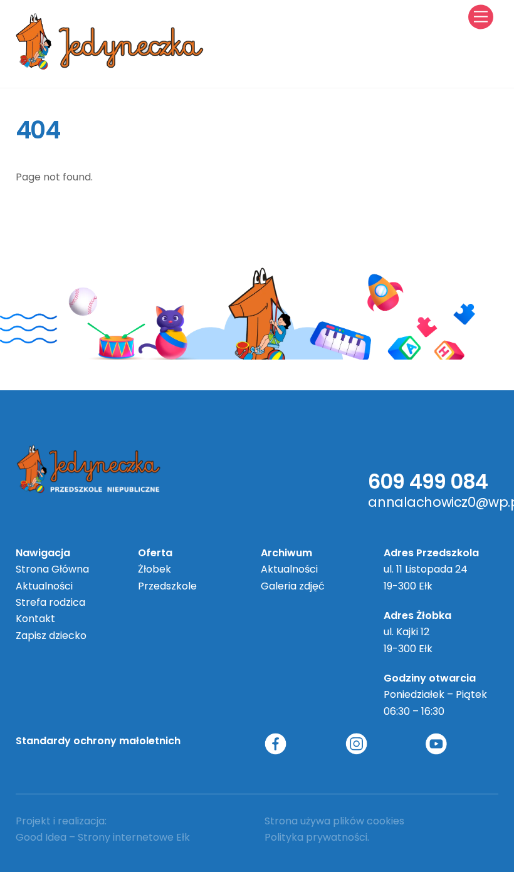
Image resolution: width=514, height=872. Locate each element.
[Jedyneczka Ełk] (110, 64)
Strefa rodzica (50, 602)
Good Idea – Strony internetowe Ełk (103, 837)
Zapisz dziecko (51, 635)
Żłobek (154, 569)
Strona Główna (52, 569)
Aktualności (44, 586)
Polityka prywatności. (317, 837)
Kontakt (35, 618)
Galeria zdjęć (293, 586)
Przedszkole (167, 586)
